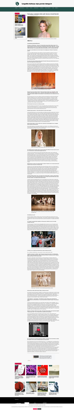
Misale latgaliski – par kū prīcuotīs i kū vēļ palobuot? (30, 393)
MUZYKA (28, 365)
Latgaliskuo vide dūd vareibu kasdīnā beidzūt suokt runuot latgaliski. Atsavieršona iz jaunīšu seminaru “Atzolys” (42, 394)
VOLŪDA (16, 365)
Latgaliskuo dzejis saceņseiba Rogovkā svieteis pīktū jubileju (42, 376)
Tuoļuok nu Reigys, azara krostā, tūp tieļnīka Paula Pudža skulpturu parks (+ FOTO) (54, 393)
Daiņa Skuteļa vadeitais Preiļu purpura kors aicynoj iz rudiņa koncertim (31, 377)
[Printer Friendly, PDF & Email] (29, 360)
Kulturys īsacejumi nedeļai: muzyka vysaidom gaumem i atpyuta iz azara (19, 25)
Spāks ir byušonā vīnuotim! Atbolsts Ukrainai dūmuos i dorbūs (19, 37)
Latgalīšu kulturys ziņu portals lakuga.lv (37, 4)
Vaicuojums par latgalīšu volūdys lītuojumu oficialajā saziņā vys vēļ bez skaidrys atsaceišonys (19, 377)
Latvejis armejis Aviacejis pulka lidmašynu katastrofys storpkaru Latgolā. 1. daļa (54, 377)
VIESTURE (50, 365)
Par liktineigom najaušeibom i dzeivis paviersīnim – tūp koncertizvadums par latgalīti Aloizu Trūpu (19, 394)
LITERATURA (39, 365)
